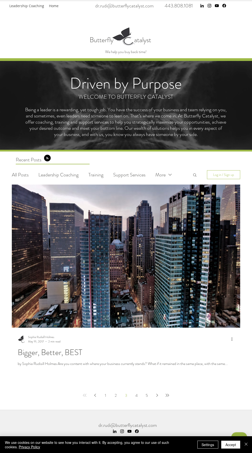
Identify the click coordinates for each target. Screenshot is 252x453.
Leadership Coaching (58, 175)
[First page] (84, 395)
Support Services (129, 175)
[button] (194, 175)
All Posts (20, 175)
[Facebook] (224, 5)
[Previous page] (95, 395)
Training (95, 175)
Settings (208, 444)
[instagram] (209, 5)
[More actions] (233, 339)
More (160, 175)
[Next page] (157, 395)
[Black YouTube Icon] (216, 5)
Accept (230, 444)
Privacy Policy (29, 446)
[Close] (246, 444)
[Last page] (167, 395)
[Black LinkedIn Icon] (202, 5)
